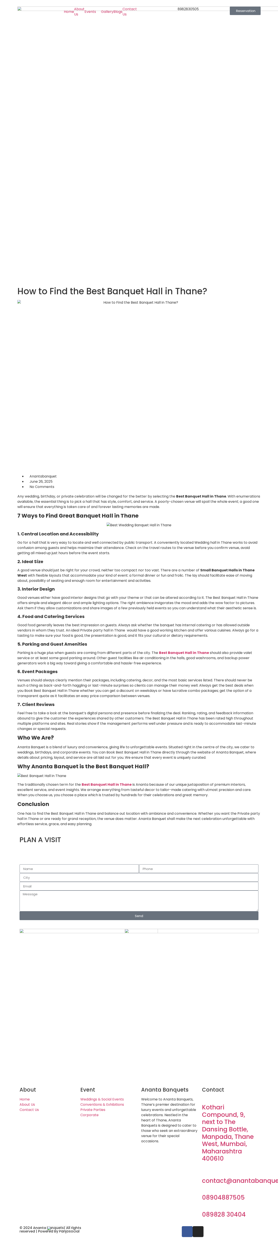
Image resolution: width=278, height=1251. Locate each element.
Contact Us (129, 12)
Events (90, 11)
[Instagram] (198, 1231)
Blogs (117, 11)
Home (69, 11)
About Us (79, 12)
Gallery (107, 11)
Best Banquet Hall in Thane (184, 652)
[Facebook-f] (187, 1231)
